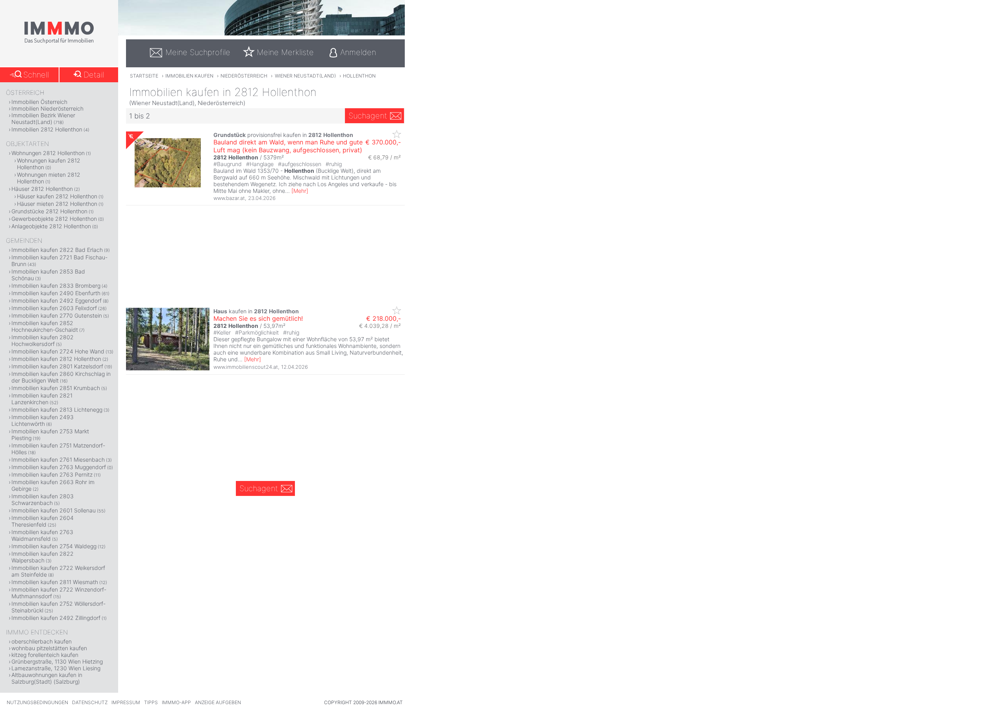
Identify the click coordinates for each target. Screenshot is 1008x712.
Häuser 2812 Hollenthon (42, 188)
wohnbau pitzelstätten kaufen (49, 648)
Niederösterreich (243, 76)
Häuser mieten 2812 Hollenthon (57, 203)
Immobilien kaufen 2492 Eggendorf (56, 300)
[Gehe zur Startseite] (59, 42)
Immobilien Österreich (39, 101)
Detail (93, 75)
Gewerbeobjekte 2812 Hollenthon (54, 218)
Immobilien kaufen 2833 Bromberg (55, 285)
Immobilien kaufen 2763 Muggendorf (58, 467)
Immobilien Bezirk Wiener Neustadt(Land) (43, 118)
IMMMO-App (176, 702)
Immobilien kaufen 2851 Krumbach (55, 388)
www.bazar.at (229, 198)
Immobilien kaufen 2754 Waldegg (53, 546)
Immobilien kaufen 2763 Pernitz (52, 474)
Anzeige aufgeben (218, 702)
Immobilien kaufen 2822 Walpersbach (42, 557)
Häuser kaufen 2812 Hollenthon (57, 196)
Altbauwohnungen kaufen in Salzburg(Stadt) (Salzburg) (46, 678)
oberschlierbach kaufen (41, 641)
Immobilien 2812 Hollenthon (46, 129)
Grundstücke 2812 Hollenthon (49, 211)
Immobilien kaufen (189, 76)
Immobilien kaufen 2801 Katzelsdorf (57, 366)
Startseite (144, 76)
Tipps (151, 702)
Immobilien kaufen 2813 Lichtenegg (56, 409)
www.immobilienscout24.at (245, 367)
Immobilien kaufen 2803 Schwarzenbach (42, 499)
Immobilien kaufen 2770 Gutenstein (56, 315)
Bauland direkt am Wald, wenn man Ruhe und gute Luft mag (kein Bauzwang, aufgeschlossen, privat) (288, 146)
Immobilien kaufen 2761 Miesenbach (58, 459)
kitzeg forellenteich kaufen (44, 654)
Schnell (36, 75)
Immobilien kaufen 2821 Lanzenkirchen (41, 398)
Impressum (125, 702)
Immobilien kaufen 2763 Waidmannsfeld (42, 535)
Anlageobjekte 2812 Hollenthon (51, 226)
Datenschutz (89, 702)
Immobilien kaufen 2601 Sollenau (53, 510)
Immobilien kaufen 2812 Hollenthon (56, 358)
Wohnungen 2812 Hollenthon (48, 153)
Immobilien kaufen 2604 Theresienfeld (42, 521)
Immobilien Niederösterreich (47, 108)
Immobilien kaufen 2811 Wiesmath (54, 582)
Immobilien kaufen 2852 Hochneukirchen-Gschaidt (44, 326)
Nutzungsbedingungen (37, 702)
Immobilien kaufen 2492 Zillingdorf (55, 617)
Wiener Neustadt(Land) (305, 76)
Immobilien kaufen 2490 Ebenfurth (55, 293)
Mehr (299, 190)
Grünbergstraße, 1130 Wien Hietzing (57, 661)
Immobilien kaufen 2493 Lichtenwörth (42, 420)
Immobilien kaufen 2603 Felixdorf (54, 308)
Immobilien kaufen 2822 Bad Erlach (57, 249)
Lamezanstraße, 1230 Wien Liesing (55, 668)
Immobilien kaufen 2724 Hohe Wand (57, 351)
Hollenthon (359, 76)
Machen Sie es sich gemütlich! (258, 318)
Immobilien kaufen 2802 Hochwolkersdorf (42, 340)
